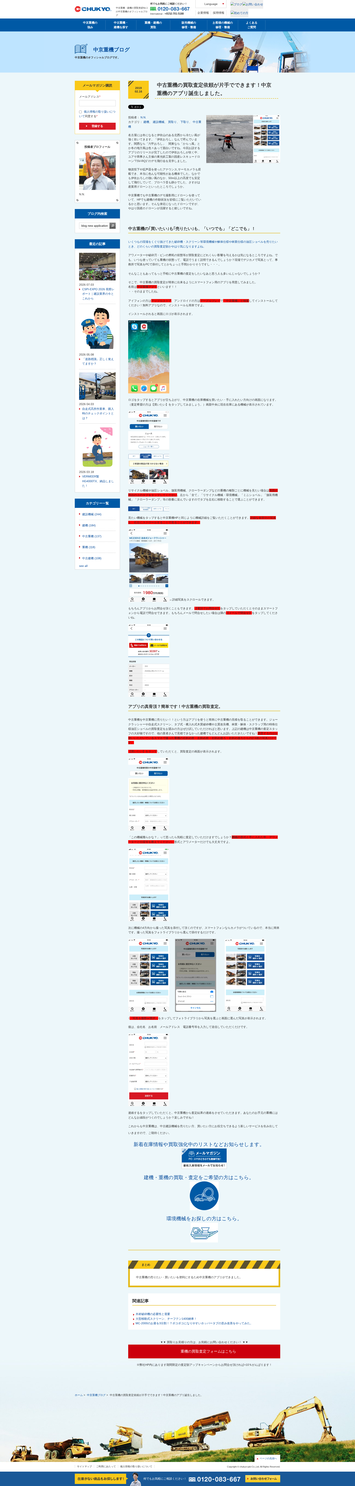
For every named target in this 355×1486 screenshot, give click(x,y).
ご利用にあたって (106, 1466)
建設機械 (158, 122)
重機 (88, 547)
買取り (172, 122)
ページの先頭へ (268, 1458)
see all (83, 565)
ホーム (79, 1395)
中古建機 (91, 558)
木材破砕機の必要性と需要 (153, 1314)
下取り (184, 122)
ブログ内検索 (97, 213)
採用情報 (218, 12)
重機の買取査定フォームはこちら (208, 1351)
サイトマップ (84, 1466)
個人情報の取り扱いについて (136, 1466)
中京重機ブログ (96, 1395)
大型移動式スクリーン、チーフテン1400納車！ (166, 1318)
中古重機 (91, 536)
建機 (146, 122)
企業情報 (203, 12)
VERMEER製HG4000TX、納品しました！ (98, 481)
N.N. (143, 117)
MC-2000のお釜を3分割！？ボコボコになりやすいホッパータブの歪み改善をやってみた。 (194, 1323)
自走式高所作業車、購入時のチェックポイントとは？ (98, 413)
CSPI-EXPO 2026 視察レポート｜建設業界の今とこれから (98, 294)
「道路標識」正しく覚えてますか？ (98, 361)
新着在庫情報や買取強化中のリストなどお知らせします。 (201, 1144)
